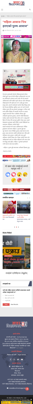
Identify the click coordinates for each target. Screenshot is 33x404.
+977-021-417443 (13, 379)
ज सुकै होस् (7, 300)
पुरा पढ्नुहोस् (20, 348)
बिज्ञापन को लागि (11, 355)
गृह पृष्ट (2, 16)
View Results (14, 304)
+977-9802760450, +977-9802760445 (14, 384)
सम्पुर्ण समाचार (22, 355)
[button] (15, 227)
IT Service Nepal (25, 400)
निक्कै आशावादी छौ (9, 295)
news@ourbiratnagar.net (17, 388)
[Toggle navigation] (2, 9)
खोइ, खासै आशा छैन (9, 298)
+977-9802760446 (14, 382)
